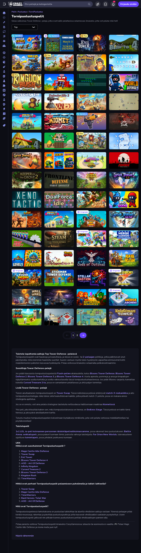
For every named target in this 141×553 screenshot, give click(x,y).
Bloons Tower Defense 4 (70, 376)
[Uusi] (4, 22)
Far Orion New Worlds (105, 434)
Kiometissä (109, 404)
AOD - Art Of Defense (33, 463)
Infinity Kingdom (29, 466)
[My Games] (105, 4)
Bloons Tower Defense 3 (41, 376)
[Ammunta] (4, 57)
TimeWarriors (28, 478)
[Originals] (4, 36)
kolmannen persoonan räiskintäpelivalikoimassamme (61, 431)
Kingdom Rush (28, 475)
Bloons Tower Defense (102, 373)
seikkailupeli (30, 434)
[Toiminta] (4, 109)
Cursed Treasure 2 (31, 469)
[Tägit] (4, 125)
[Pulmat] (4, 85)
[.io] (4, 62)
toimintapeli (31, 437)
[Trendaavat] (4, 27)
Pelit (14, 11)
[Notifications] (113, 4)
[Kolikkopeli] (4, 71)
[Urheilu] (4, 118)
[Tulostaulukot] (4, 45)
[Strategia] (4, 104)
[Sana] (4, 90)
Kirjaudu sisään (128, 4)
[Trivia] (4, 113)
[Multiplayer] (4, 41)
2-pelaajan (88, 356)
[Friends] (98, 4)
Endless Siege (94, 409)
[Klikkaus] (4, 66)
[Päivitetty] (4, 31)
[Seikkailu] (4, 95)
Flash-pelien (64, 373)
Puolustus (22, 11)
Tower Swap (63, 393)
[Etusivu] (4, 12)
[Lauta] (4, 81)
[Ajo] (4, 52)
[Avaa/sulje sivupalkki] (4, 4)
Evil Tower (26, 457)
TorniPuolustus (36, 11)
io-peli (28, 431)
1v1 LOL (20, 431)
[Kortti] (4, 76)
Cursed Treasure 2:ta (35, 382)
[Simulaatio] (4, 99)
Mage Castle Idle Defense (35, 451)
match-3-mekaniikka (117, 393)
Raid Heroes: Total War (33, 498)
